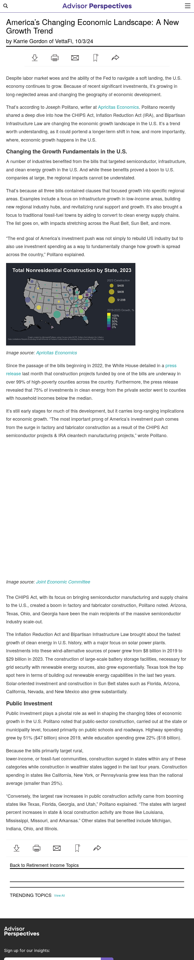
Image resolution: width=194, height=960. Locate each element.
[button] (35, 57)
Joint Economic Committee (63, 539)
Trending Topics (31, 853)
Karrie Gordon (30, 41)
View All (59, 853)
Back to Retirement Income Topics (44, 823)
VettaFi (63, 41)
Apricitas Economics (118, 106)
